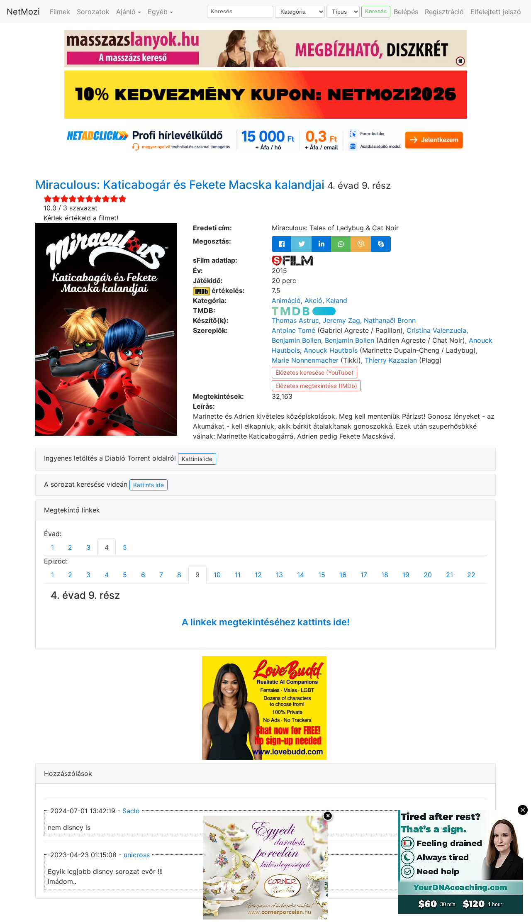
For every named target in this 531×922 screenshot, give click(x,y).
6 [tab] (143, 575)
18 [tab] (384, 575)
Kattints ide (148, 484)
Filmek (60, 11)
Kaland (336, 300)
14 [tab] (300, 575)
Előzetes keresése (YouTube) (314, 372)
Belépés (406, 11)
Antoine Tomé (293, 330)
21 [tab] (449, 575)
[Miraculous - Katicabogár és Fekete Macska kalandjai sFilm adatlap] (292, 260)
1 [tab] (52, 547)
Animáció (286, 300)
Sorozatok (93, 11)
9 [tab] (197, 575)
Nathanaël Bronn (390, 320)
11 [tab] (238, 575)
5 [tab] (125, 547)
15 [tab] (321, 575)
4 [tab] (107, 547)
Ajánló (126, 11)
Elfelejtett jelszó (495, 11)
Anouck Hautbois (331, 350)
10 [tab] (217, 575)
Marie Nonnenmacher (305, 360)
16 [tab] (342, 575)
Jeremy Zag (341, 320)
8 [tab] (179, 575)
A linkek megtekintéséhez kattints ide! (266, 622)
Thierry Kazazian (391, 360)
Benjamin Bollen (296, 340)
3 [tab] (88, 547)
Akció (313, 300)
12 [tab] (258, 575)
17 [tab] (363, 575)
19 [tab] (405, 575)
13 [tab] (279, 575)
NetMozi (23, 12)
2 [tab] (70, 547)
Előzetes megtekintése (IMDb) (316, 385)
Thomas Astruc (295, 320)
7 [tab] (161, 575)
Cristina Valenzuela (436, 330)
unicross (137, 855)
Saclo (131, 811)
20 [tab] (428, 575)
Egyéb (158, 11)
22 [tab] (471, 575)
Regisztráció (444, 11)
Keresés (376, 11)
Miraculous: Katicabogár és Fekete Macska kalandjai (181, 185)
